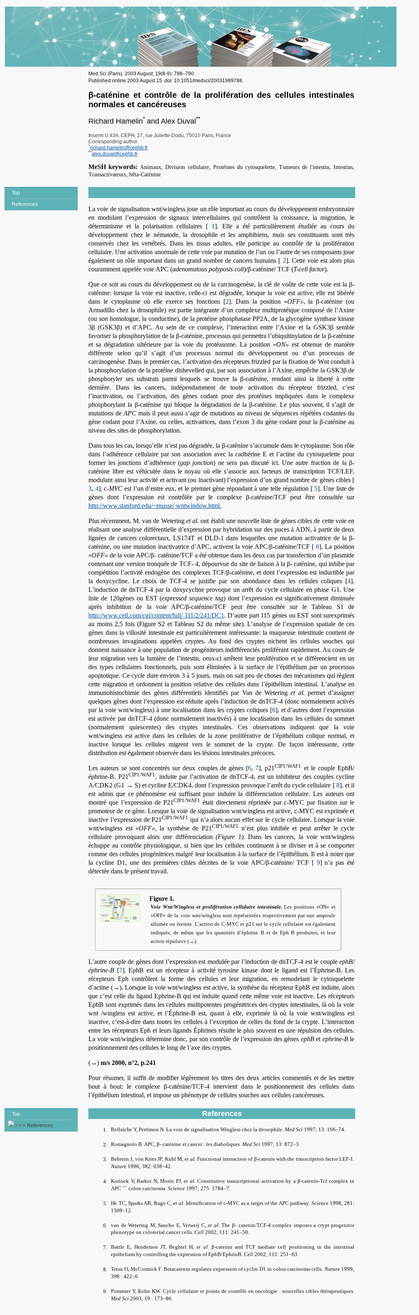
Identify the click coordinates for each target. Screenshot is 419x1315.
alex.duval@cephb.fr (114, 154)
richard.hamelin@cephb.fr (119, 148)
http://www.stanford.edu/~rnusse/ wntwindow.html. (154, 505)
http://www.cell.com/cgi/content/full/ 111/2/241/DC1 (156, 615)
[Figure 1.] (122, 909)
